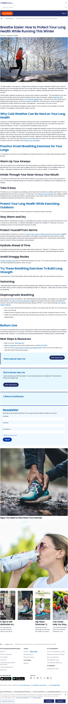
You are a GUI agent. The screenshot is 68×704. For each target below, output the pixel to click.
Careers (26, 651)
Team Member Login (53, 660)
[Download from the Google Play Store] (18, 678)
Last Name (5, 422)
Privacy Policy (37, 697)
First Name (6, 416)
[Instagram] (34, 678)
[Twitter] (44, 678)
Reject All (60, 701)
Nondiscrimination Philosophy (22, 691)
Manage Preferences (8, 701)
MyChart (36, 685)
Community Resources (6, 667)
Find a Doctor (7, 13)
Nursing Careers (28, 654)
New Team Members (53, 657)
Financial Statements (5, 691)
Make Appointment (57, 357)
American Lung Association (31, 140)
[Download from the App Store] (5, 678)
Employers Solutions (53, 668)
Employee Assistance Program (56, 654)
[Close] (65, 695)
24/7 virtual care (24, 685)
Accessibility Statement (53, 691)
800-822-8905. (42, 345)
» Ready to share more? (10, 435)
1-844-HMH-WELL (55, 685)
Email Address (6, 429)
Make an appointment (10, 345)
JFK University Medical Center (34, 99)
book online (42, 685)
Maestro (26, 663)
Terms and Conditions (22, 697)
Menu (63, 13)
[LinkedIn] (38, 678)
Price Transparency (39, 691)
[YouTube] (48, 678)
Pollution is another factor (8, 260)
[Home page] (1, 18)
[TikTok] (51, 678)
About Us (2, 651)
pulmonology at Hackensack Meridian (28, 348)
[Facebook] (31, 678)
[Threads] (41, 678)
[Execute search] (66, 7)
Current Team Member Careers (56, 651)
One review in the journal (19, 301)
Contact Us (3, 660)
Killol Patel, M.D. (58, 97)
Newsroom (3, 670)
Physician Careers (29, 657)
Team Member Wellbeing (54, 662)
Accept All (49, 701)
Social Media (4, 657)
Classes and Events (6, 654)
